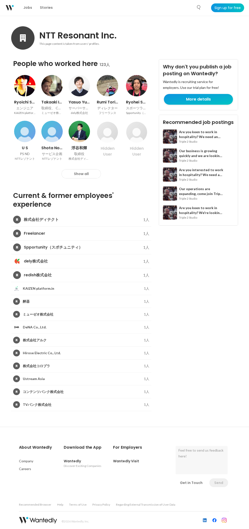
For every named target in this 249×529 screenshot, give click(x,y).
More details (198, 99)
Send (218, 482)
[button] (35, 447)
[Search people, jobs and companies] (199, 7)
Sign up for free (227, 7)
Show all (81, 173)
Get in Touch (191, 482)
